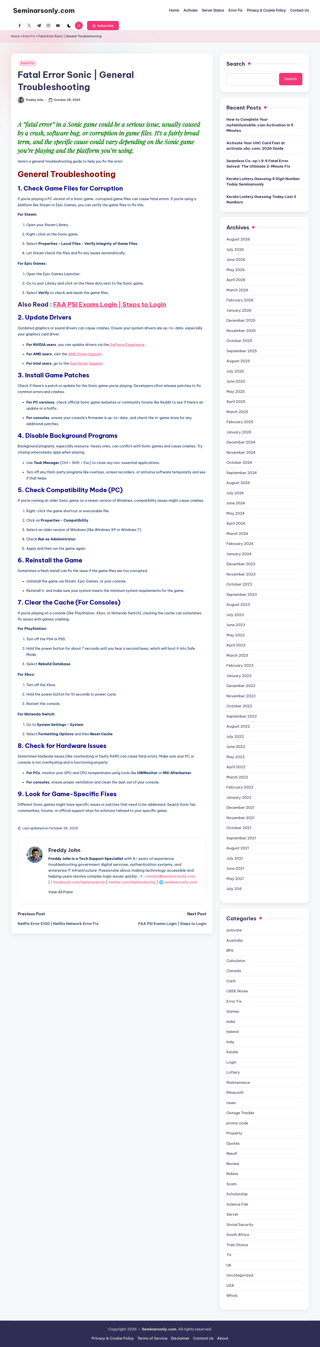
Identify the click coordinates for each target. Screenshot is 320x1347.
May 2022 (235, 756)
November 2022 (241, 696)
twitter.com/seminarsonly (132, 882)
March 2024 (237, 533)
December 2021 (240, 807)
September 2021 (241, 838)
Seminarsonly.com (44, 10)
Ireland (232, 1031)
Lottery (233, 1072)
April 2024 (235, 523)
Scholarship (237, 1194)
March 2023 (237, 655)
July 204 (234, 888)
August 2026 (238, 239)
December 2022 (240, 685)
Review (232, 1163)
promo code (237, 1123)
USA (230, 1285)
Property (234, 1133)
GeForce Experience (127, 344)
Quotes (233, 1143)
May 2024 (235, 513)
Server (232, 1214)
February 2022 (239, 787)
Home (15, 36)
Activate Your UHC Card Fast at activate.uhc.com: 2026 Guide (255, 146)
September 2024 (241, 472)
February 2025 (239, 421)
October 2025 (239, 340)
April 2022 (235, 767)
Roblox (232, 1173)
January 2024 (238, 554)
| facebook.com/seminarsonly (78, 882)
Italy (230, 1041)
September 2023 (241, 594)
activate (234, 930)
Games (232, 1011)
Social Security (239, 1224)
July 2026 (235, 249)
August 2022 (238, 726)
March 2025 (237, 411)
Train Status (237, 1244)
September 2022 (241, 716)
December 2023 (240, 564)
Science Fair (237, 1204)
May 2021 (235, 878)
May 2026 (235, 269)
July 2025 (235, 371)
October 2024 (239, 462)
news (231, 1102)
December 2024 (240, 442)
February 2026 (240, 300)
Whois (231, 1295)
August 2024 (238, 482)
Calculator (236, 960)
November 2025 (241, 330)
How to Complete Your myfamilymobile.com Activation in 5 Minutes (259, 125)
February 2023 (239, 665)
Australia (234, 940)
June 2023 (235, 624)
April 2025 (235, 401)
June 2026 (235, 259)
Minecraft (235, 1092)
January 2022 (238, 797)
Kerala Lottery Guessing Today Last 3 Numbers (261, 199)
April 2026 (236, 279)
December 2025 (240, 320)
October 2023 (239, 584)
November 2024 (241, 452)
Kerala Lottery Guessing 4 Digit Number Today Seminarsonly (263, 181)
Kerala (232, 1052)
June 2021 (235, 868)
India (230, 1021)
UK (229, 1265)
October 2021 (238, 827)
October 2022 (239, 706)
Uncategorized (239, 1275)
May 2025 (235, 391)
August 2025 (238, 361)
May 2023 (235, 635)
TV (228, 1255)
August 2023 (238, 604)
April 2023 (235, 645)
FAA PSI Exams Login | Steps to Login (109, 304)
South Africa (237, 1234)
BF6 (230, 950)
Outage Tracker (240, 1112)
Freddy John (64, 850)
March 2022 (237, 777)
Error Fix (29, 36)
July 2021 (234, 858)
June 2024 (235, 503)
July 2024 (235, 493)
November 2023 (241, 574)
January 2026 (239, 310)
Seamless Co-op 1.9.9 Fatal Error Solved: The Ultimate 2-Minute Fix (258, 163)
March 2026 (237, 290)
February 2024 (239, 543)
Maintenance (238, 1082)
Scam (231, 1184)
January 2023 (238, 675)
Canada (233, 970)
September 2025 (241, 351)
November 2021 (240, 817)
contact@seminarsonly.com (170, 876)
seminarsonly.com (180, 882)
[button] (103, 25)
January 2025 (238, 432)
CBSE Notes (237, 991)
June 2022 (235, 746)
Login (231, 1062)
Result (231, 1153)
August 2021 (237, 848)
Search (235, 63)
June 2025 (235, 381)
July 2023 (235, 614)
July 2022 (235, 736)
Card (230, 981)
